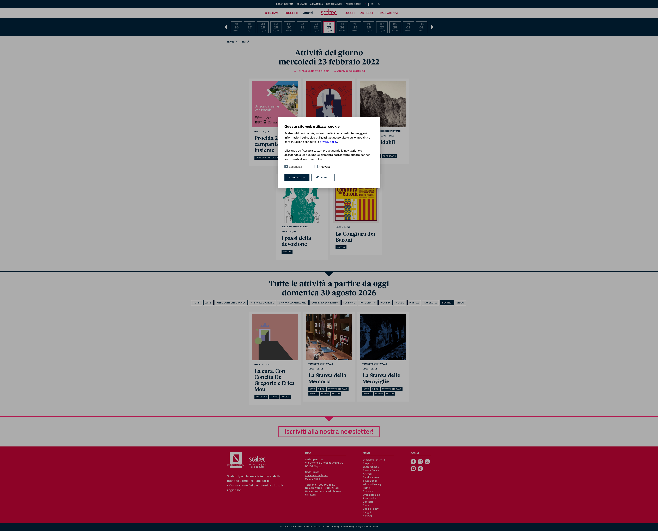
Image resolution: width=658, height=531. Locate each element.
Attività (308, 13)
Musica (414, 302)
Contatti (302, 4)
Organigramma (284, 4)
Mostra (385, 302)
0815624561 (327, 484)
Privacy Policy (371, 470)
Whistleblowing (372, 484)
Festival (349, 302)
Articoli (366, 13)
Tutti (196, 302)
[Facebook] (414, 462)
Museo (400, 302)
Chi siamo (272, 13)
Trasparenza (388, 13)
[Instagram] (421, 462)
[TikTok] (421, 469)
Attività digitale (262, 302)
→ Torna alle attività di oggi (311, 71)
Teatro (447, 302)
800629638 (332, 488)
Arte (208, 302)
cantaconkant (371, 466)
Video (460, 302)
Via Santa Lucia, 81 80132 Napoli (316, 477)
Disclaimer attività (374, 459)
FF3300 (374, 527)
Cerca (366, 505)
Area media (316, 4)
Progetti (291, 13)
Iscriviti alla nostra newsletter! (329, 431)
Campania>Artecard (293, 302)
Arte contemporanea (231, 302)
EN (372, 4)
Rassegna (430, 302)
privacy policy (328, 142)
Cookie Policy (371, 508)
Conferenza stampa (325, 302)
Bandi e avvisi (334, 4)
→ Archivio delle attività (349, 71)
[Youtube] (414, 469)
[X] (428, 462)
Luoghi (350, 13)
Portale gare (353, 4)
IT (365, 4)
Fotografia (367, 302)
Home (230, 41)
